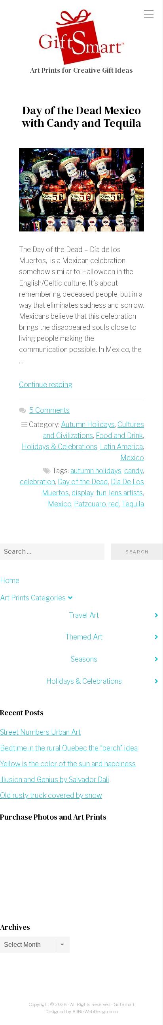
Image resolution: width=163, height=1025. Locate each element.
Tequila (133, 504)
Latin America (121, 446)
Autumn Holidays (88, 424)
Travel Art (84, 615)
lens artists (126, 493)
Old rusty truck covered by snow (51, 795)
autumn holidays (95, 470)
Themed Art (83, 637)
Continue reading (45, 384)
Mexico (132, 457)
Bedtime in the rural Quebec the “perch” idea (69, 748)
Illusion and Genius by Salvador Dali (54, 779)
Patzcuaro (90, 504)
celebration (37, 482)
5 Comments (49, 410)
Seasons (84, 659)
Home (9, 580)
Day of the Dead (83, 482)
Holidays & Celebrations (59, 446)
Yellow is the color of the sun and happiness (68, 764)
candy (133, 470)
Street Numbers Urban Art (40, 732)
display (82, 493)
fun (101, 493)
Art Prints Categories (33, 598)
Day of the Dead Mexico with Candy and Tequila (81, 116)
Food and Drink (119, 435)
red (113, 504)
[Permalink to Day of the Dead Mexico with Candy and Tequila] (81, 189)
